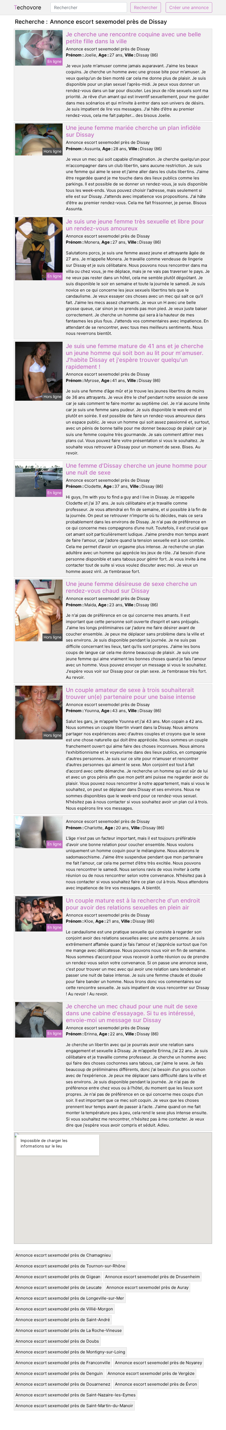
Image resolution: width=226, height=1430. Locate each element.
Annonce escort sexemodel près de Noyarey (158, 1362)
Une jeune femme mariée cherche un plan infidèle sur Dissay (133, 131)
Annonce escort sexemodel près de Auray (147, 1287)
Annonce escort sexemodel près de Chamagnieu (63, 1255)
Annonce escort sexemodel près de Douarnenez (62, 1384)
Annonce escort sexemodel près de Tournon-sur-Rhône (70, 1266)
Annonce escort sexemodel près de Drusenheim (152, 1276)
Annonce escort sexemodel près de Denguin (59, 1373)
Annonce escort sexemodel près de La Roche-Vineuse (68, 1330)
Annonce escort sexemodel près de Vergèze (151, 1373)
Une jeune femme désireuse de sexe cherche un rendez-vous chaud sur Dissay (131, 587)
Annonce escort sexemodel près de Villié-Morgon (64, 1308)
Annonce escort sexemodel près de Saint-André (62, 1319)
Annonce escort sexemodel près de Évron (156, 1384)
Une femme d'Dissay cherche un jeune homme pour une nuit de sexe (136, 469)
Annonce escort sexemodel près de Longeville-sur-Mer (69, 1298)
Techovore (27, 7)
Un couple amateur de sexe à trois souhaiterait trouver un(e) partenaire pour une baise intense (131, 693)
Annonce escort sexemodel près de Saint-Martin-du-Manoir (74, 1405)
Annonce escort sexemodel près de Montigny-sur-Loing (70, 1351)
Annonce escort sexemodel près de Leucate (58, 1287)
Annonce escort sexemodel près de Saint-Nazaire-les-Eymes (75, 1394)
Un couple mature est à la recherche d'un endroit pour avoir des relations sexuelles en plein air (133, 904)
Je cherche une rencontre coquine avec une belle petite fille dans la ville (133, 38)
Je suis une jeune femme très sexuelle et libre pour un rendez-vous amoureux (135, 225)
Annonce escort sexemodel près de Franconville (62, 1362)
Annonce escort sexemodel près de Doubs (57, 1341)
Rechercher (145, 7)
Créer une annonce (189, 7)
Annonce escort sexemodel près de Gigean (57, 1276)
